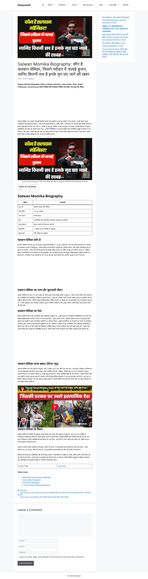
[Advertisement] (55, 105)
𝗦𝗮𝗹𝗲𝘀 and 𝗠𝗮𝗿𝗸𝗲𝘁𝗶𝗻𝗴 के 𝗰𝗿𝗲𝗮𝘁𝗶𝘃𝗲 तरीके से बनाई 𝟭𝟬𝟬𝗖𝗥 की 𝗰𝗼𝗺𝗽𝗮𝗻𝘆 (115, 28)
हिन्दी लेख (125, 5)
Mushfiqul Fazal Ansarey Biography (37, 477)
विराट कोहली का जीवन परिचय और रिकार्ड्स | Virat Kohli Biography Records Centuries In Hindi (116, 19)
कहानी (100, 5)
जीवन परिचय (23, 490)
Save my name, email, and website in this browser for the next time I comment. (52, 557)
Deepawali (24, 5)
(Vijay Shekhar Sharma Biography (37, 485)
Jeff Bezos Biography (31, 482)
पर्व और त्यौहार (113, 5)
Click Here (62, 466)
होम (43, 5)
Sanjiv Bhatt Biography (32, 480)
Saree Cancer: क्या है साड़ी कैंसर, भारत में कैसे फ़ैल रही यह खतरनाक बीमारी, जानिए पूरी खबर (44, 497)
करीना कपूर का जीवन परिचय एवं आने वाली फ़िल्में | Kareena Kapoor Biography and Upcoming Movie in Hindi (115, 37)
